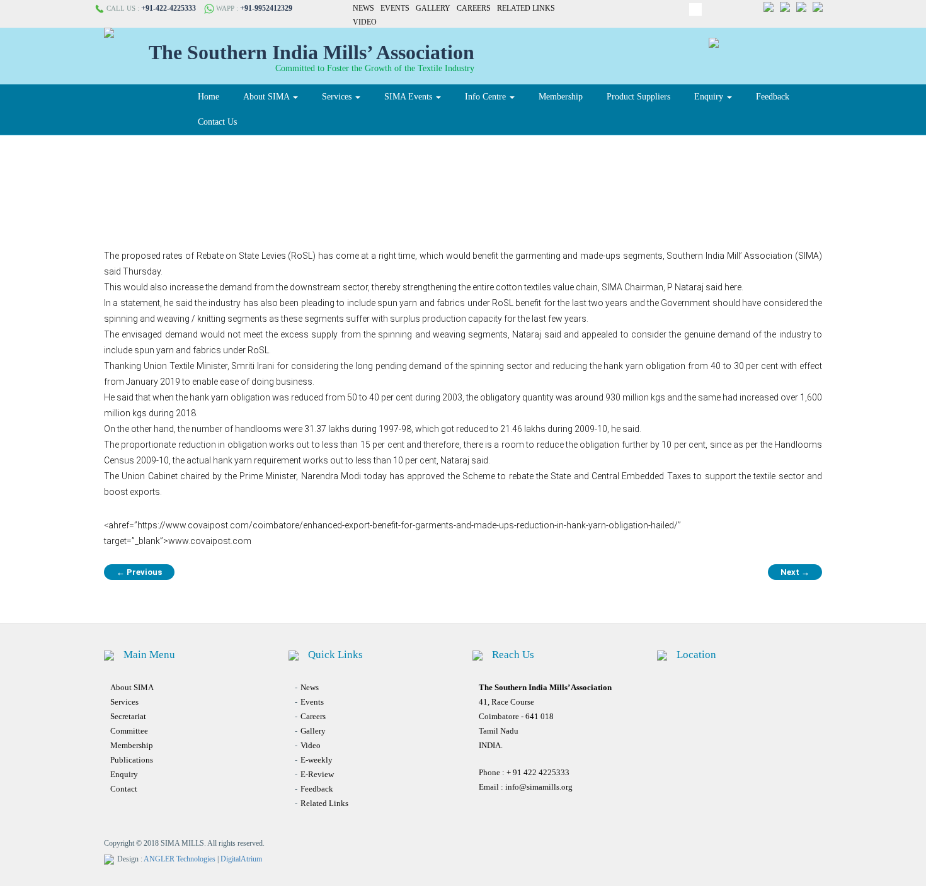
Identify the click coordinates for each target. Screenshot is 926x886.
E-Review (317, 774)
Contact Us (217, 122)
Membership (561, 96)
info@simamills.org (539, 787)
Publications (131, 759)
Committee (129, 730)
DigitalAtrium (241, 859)
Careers (474, 8)
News (363, 8)
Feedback (772, 96)
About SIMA (267, 96)
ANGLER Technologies (179, 859)
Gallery (433, 8)
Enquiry (710, 96)
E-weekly (316, 759)
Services (338, 96)
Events (394, 8)
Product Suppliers (638, 96)
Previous (139, 572)
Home (208, 96)
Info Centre (486, 96)
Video (365, 22)
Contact (123, 788)
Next (794, 572)
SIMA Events (409, 96)
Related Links (526, 8)
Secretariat (128, 716)
